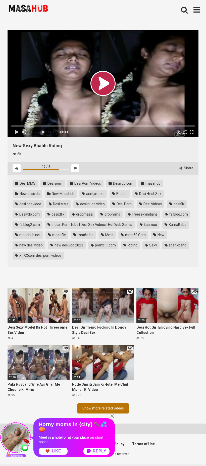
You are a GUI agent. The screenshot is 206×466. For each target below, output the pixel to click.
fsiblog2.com (29, 225)
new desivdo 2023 (68, 245)
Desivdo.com (29, 214)
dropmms (112, 214)
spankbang (177, 245)
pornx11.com (105, 245)
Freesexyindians (144, 214)
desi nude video (92, 204)
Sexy (152, 245)
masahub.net (29, 235)
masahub (153, 183)
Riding (132, 245)
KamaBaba (177, 225)
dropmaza (84, 214)
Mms (109, 235)
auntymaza (95, 194)
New (161, 235)
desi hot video (30, 204)
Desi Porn (124, 204)
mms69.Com (135, 235)
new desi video (31, 245)
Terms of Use (143, 444)
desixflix (57, 214)
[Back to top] (189, 451)
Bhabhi (121, 194)
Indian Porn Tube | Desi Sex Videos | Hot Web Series (91, 225)
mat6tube (85, 235)
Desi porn (54, 183)
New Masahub (62, 194)
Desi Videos (152, 204)
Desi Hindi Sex (149, 194)
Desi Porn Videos (87, 183)
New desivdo (29, 194)
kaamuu (150, 225)
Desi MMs (60, 204)
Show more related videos (103, 408)
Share (188, 168)
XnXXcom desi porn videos (40, 255)
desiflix (179, 204)
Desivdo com (122, 183)
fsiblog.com (178, 214)
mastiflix (59, 235)
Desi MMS (27, 183)
